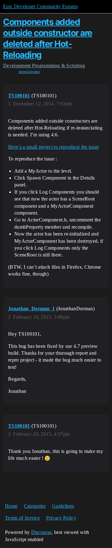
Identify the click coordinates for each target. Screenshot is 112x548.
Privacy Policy (61, 517)
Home (11, 506)
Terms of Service (22, 517)
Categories (35, 506)
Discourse (41, 532)
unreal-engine (29, 71)
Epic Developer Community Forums (40, 6)
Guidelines (63, 506)
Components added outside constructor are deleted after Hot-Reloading (47, 38)
